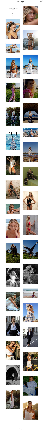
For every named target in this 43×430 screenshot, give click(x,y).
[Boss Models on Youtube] (22, 428)
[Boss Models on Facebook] (23, 428)
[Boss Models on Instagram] (19, 428)
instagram (41, 1)
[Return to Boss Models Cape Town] (21, 2)
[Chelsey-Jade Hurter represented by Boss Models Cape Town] (12, 29)
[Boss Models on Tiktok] (21, 428)
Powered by (21, 429)
